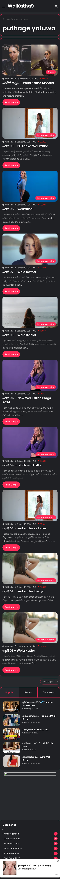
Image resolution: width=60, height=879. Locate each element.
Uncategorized (11, 833)
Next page (48, 681)
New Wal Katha (11, 843)
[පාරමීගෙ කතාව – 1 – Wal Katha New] (11, 747)
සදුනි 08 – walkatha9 (18, 209)
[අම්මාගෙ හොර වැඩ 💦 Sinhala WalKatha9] (11, 706)
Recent (28, 692)
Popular (9, 692)
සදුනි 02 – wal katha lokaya (23, 591)
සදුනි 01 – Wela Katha (18, 650)
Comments (49, 692)
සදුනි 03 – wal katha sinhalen (24, 528)
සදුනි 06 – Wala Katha (19, 335)
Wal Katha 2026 (12, 858)
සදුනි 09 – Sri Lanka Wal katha (25, 146)
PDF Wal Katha (11, 853)
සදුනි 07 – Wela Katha (19, 272)
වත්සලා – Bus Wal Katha (35, 729)
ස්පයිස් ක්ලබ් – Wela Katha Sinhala (28, 83)
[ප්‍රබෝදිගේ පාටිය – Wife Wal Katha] (11, 761)
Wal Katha (9, 79)
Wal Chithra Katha (13, 848)
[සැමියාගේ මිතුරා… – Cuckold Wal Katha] (11, 720)
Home (7, 19)
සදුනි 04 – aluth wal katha (22, 465)
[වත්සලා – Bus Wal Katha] (11, 734)
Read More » (11, 102)
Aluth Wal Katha (12, 838)
